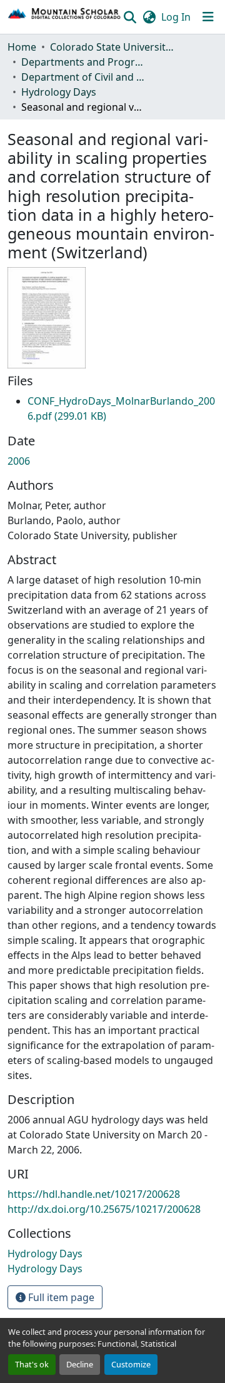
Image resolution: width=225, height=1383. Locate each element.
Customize (131, 1364)
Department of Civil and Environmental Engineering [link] (83, 77)
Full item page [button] (60, 1297)
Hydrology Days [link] (58, 92)
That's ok (32, 1364)
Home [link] (22, 47)
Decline (79, 1364)
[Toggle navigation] (208, 17)
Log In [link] (176, 17)
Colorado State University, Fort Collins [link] (112, 47)
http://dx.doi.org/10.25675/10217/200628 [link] (104, 1209)
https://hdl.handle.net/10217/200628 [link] (94, 1194)
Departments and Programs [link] (83, 62)
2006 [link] (19, 461)
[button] (65, 17)
